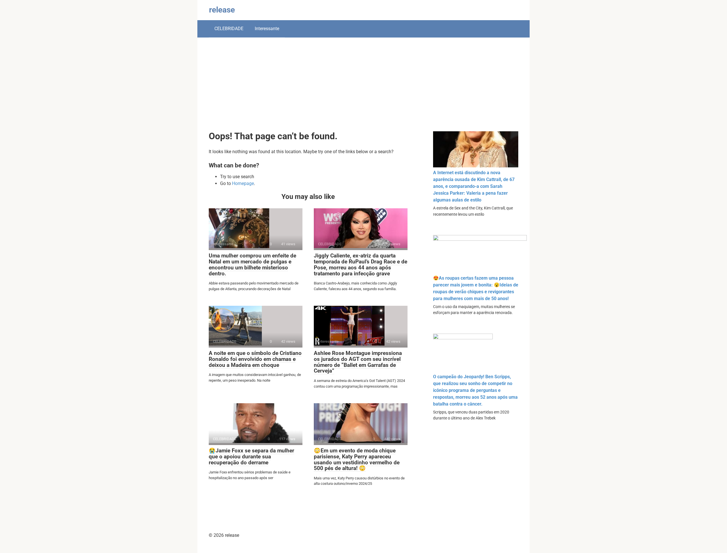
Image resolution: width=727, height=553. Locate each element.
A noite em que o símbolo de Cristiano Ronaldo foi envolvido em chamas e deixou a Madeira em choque (255, 359)
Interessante (267, 28)
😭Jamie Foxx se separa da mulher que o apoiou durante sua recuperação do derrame (251, 456)
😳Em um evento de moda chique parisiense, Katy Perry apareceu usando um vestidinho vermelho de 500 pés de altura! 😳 (357, 459)
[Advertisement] (363, 88)
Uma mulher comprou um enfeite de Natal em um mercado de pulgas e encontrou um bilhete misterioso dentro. (252, 264)
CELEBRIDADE (228, 28)
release (222, 9)
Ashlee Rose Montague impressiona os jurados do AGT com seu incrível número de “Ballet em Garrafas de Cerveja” (358, 362)
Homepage (243, 183)
